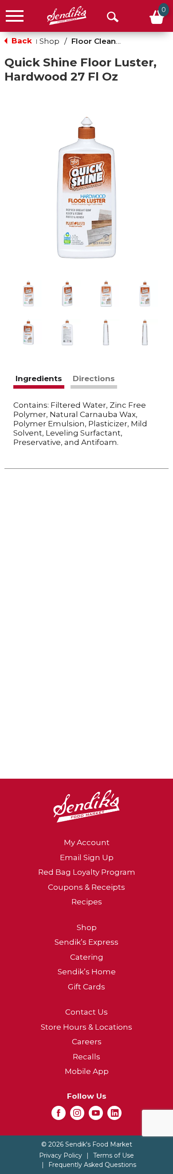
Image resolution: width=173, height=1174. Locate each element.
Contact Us (86, 1012)
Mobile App (87, 1071)
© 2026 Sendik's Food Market (86, 1144)
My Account (87, 842)
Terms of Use (113, 1155)
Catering (86, 957)
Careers (87, 1041)
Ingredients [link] (39, 378)
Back (20, 40)
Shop (49, 41)
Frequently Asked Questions (92, 1165)
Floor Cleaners (99, 41)
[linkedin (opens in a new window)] (114, 1115)
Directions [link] (94, 378)
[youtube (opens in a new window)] (96, 1115)
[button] (28, 293)
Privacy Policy (60, 1155)
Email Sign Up (87, 857)
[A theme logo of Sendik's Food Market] (66, 16)
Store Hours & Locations (86, 1027)
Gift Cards (86, 986)
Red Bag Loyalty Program (86, 872)
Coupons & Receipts (86, 887)
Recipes (86, 901)
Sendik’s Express (86, 942)
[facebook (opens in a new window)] (58, 1115)
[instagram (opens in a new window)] (77, 1115)
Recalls (86, 1056)
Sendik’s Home (87, 971)
